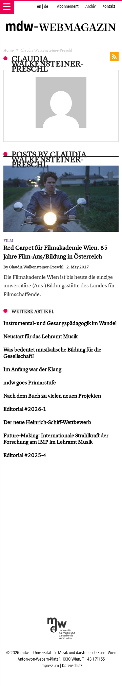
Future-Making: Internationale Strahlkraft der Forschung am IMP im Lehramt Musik (55, 438)
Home (8, 50)
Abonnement (68, 6)
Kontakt (108, 6)
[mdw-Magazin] (61, 19)
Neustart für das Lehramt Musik (40, 336)
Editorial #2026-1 (24, 409)
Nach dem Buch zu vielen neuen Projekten (52, 395)
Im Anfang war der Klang (32, 369)
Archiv (90, 6)
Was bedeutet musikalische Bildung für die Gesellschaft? (52, 353)
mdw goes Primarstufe (29, 382)
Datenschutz (72, 665)
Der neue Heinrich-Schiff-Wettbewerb (47, 422)
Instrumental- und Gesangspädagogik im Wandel (60, 323)
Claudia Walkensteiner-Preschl (36, 267)
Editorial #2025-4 (24, 455)
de (46, 6)
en (39, 6)
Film (8, 241)
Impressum (49, 665)
